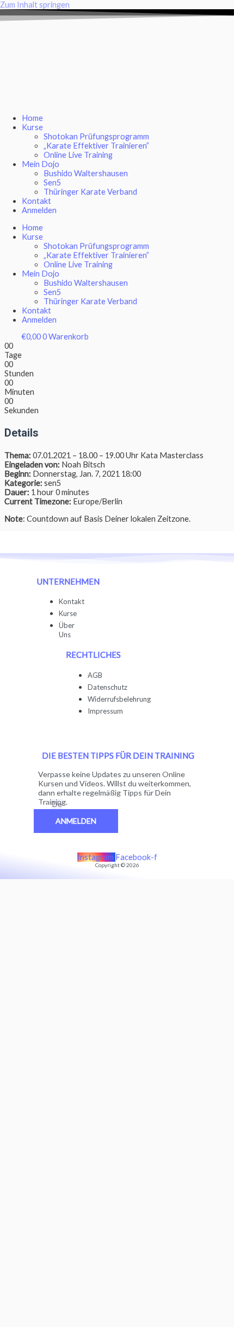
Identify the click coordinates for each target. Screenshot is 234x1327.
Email (42, 804)
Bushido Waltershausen (86, 173)
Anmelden (39, 210)
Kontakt (36, 201)
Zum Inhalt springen (35, 4)
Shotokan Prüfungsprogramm (96, 136)
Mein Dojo (40, 164)
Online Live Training (78, 154)
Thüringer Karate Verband (90, 191)
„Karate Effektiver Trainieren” (96, 145)
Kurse (32, 127)
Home (32, 118)
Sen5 (52, 182)
